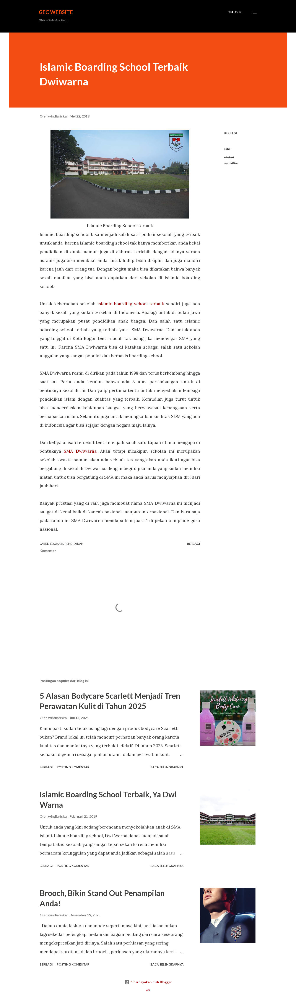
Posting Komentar (73, 767)
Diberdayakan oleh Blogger (151, 982)
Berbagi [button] (230, 133)
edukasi (229, 157)
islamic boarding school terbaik (131, 303)
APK (148, 990)
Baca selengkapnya (167, 767)
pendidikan (231, 163)
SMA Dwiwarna (80, 451)
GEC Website (56, 12)
